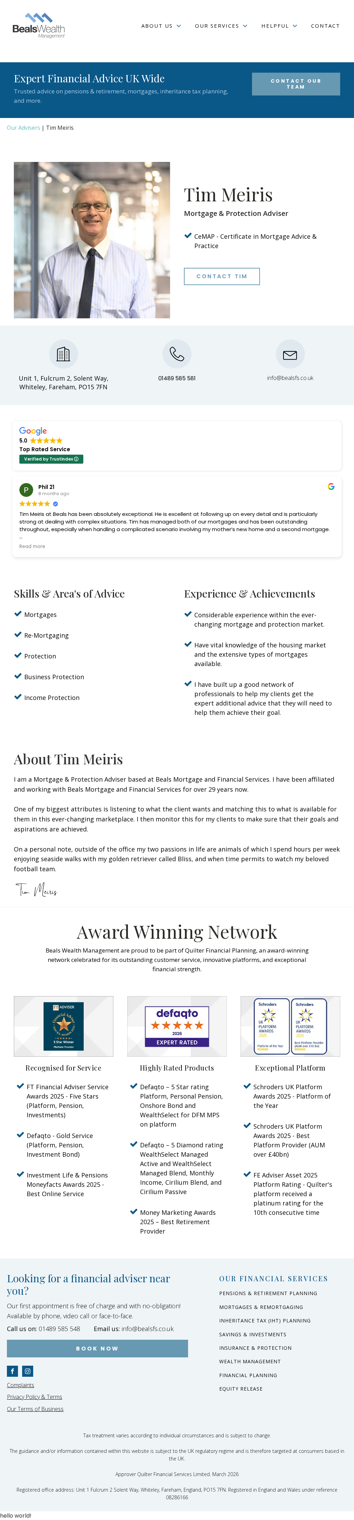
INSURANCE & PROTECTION (255, 1347)
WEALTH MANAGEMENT (250, 1361)
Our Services (217, 25)
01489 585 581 (177, 378)
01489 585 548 (43, 1329)
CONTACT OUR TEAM (296, 84)
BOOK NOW (97, 1349)
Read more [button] (32, 547)
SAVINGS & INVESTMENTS (253, 1334)
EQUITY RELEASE (241, 1388)
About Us (157, 25)
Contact (325, 25)
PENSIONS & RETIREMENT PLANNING (268, 1293)
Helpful (275, 25)
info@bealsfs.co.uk (290, 378)
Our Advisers (23, 127)
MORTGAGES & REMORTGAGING (261, 1307)
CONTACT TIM (222, 276)
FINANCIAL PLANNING (248, 1375)
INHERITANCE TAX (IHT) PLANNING (265, 1320)
